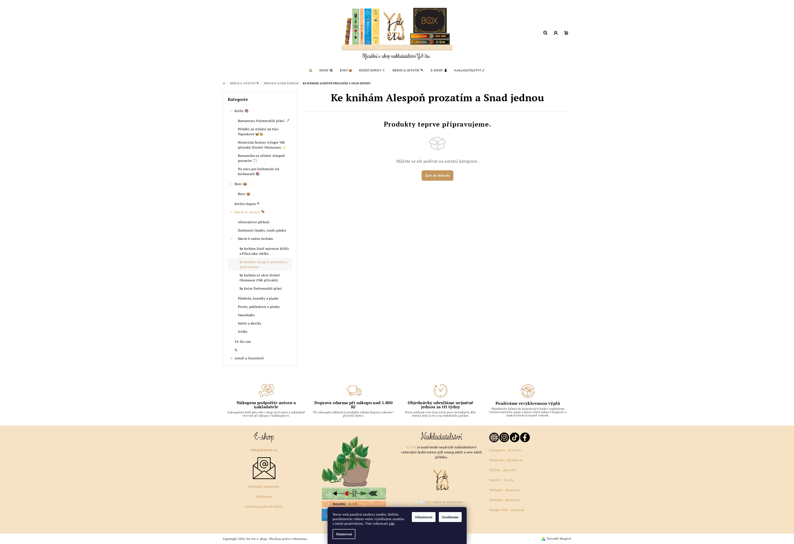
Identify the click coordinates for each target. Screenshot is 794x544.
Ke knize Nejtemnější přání (261, 288)
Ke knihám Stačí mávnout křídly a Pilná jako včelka (264, 251)
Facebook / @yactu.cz (506, 460)
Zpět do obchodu (437, 175)
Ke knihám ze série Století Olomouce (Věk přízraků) (260, 277)
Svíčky (243, 331)
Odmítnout (423, 517)
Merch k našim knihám (255, 238)
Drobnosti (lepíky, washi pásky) (262, 230)
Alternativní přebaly (254, 222)
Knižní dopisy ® (247, 203)
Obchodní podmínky (264, 486)
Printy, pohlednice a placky (259, 306)
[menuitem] (311, 70)
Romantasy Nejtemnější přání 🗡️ (264, 120)
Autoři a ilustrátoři (249, 358)
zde (391, 523)
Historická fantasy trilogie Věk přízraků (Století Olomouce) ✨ (262, 145)
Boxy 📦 (241, 184)
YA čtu (411, 447)
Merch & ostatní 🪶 (250, 212)
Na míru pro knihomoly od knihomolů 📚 (258, 171)
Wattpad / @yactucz (505, 490)
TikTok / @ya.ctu (502, 470)
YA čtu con (243, 341)
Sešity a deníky (249, 323)
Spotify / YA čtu (501, 480)
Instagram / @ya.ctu (505, 450)
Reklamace (264, 496)
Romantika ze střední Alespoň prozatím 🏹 (261, 158)
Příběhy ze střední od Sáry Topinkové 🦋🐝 (258, 131)
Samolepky (246, 315)
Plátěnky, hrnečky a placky (258, 298)
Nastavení (344, 534)
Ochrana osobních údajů (264, 506)
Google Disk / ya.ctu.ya (506, 509)
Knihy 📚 (242, 111)
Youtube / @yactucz (504, 500)
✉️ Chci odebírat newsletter (441, 502)
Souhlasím (450, 517)
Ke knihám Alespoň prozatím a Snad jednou (263, 264)
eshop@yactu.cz (263, 450)
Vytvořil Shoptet (559, 538)
